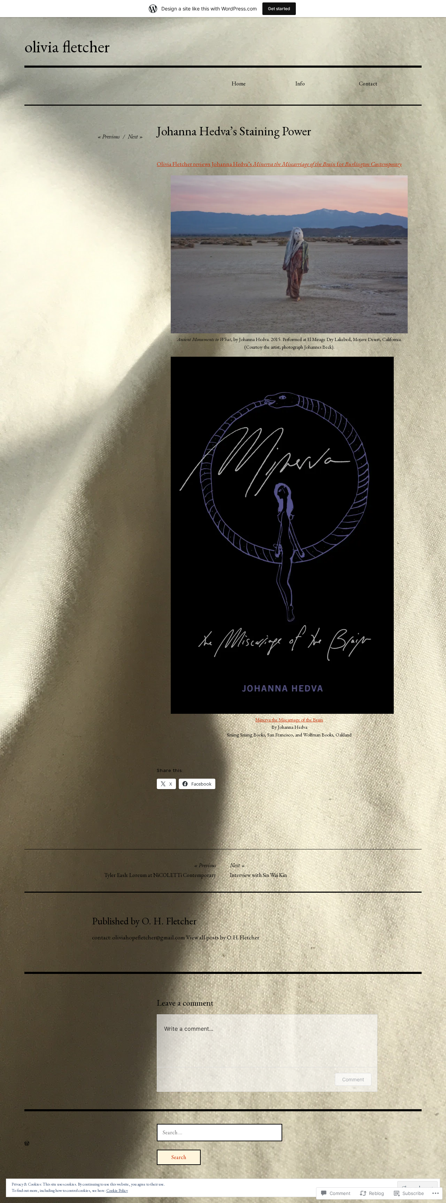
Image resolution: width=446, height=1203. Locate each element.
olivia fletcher (67, 46)
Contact (368, 83)
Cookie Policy (117, 1190)
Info (300, 83)
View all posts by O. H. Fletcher (222, 937)
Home (239, 83)
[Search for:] (219, 1132)
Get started (279, 8)
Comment (353, 1079)
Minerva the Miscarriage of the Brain (289, 720)
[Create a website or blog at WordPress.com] (26, 1143)
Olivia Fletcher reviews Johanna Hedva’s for (279, 164)
